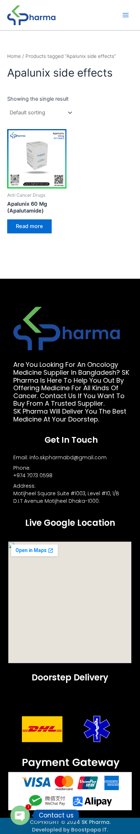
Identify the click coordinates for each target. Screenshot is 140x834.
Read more (29, 226)
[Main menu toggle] (125, 15)
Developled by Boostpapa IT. (70, 829)
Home (14, 56)
